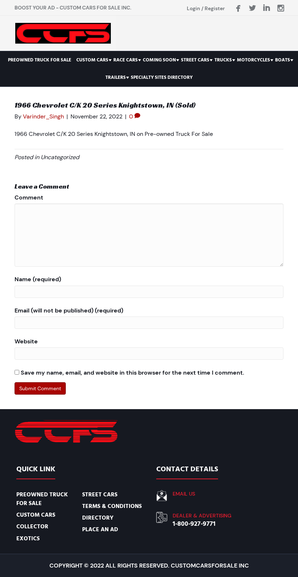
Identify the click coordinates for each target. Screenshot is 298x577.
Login (193, 8)
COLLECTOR (32, 526)
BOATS (282, 60)
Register (215, 8)
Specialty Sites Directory (162, 77)
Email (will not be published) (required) (69, 310)
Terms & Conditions (112, 506)
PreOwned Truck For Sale (39, 60)
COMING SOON (159, 60)
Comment (29, 197)
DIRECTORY (97, 518)
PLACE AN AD (100, 529)
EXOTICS (28, 538)
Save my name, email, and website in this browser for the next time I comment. (132, 372)
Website (26, 341)
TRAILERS (115, 77)
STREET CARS (195, 60)
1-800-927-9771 (194, 523)
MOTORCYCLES (253, 60)
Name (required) (38, 279)
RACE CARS (125, 60)
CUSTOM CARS (92, 60)
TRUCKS (223, 60)
